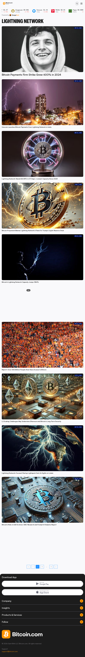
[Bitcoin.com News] (8, 3)
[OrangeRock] (14, 15)
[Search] (77, 3)
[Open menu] (81, 3)
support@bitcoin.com (10, 651)
